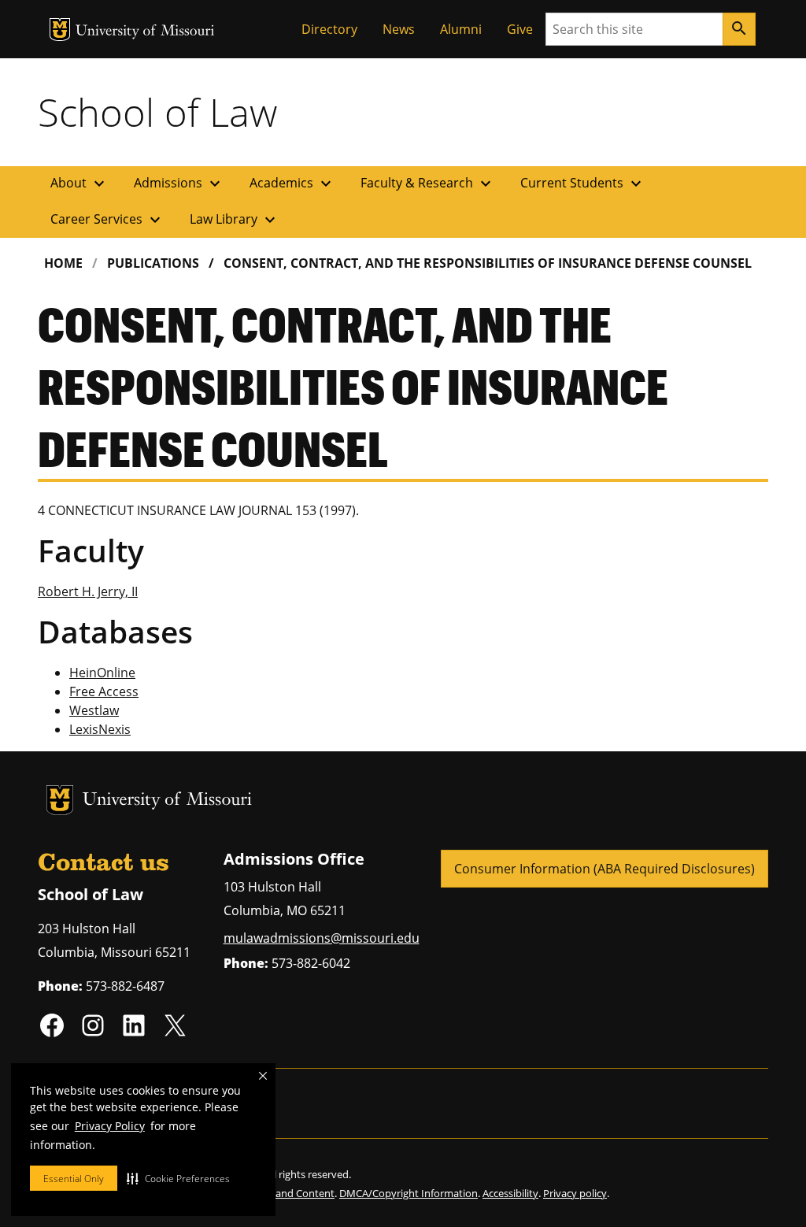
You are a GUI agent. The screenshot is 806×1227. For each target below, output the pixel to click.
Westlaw (94, 710)
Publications (153, 263)
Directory (329, 29)
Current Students (582, 183)
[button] (178, 1178)
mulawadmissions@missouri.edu (322, 938)
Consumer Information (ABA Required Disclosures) (604, 868)
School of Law (157, 112)
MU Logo (60, 29)
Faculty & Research (427, 183)
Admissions (179, 183)
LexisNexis (100, 729)
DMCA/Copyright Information (408, 1193)
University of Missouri (145, 32)
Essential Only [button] (73, 1178)
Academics (292, 183)
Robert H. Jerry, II (88, 591)
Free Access (104, 691)
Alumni (461, 29)
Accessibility (510, 1193)
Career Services (107, 219)
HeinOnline (102, 672)
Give (520, 29)
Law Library (234, 219)
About (79, 183)
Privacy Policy (110, 1125)
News (399, 29)
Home (63, 263)
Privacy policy (575, 1193)
